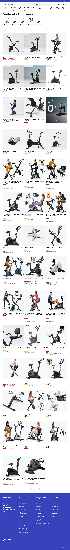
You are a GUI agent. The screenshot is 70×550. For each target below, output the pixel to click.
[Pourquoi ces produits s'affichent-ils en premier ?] (53, 30)
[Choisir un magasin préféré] (59, 4)
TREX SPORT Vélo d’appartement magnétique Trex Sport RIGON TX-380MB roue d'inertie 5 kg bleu (13, 279)
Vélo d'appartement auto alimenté (39, 25)
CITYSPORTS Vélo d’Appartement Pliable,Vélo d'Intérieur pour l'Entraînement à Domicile (55, 57)
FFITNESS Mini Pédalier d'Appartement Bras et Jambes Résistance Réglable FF (13, 413)
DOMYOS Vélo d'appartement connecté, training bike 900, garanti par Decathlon (34, 89)
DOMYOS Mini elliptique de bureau (9, 151)
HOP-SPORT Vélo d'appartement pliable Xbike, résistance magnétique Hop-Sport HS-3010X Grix (33, 314)
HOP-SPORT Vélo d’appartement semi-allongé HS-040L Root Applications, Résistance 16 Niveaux (55, 314)
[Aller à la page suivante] (39, 489)
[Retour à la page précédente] (31, 489)
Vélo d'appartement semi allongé (31, 25)
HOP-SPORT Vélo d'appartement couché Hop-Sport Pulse (34, 445)
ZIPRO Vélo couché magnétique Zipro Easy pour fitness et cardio (33, 215)
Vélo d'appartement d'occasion (15, 25)
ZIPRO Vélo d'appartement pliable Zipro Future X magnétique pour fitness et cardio (33, 413)
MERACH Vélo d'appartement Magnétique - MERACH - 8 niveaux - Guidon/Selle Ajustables (34, 279)
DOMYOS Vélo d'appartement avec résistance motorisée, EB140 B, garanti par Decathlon (12, 120)
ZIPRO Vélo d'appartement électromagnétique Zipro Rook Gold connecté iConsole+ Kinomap (13, 479)
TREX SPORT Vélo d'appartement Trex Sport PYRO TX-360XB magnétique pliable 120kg (56, 182)
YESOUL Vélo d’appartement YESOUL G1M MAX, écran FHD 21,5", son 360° (56, 348)
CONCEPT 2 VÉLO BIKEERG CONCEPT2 (31, 151)
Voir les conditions (56, 120)
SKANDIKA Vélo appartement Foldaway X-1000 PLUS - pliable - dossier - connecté (56, 413)
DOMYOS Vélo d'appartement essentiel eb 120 (55, 151)
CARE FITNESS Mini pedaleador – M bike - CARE (55, 278)
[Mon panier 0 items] (66, 4)
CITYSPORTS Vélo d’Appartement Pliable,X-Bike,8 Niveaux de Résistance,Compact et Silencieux (12, 381)
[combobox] (63, 30)
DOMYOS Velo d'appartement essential (53, 88)
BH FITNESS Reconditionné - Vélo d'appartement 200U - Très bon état (35, 348)
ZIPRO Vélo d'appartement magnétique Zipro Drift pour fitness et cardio (55, 381)
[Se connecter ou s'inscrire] (63, 4)
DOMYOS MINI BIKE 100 (28, 247)
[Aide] (61, 4)
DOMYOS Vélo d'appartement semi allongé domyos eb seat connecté (34, 120)
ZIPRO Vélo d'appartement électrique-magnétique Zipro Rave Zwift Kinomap (34, 182)
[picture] (13, 44)
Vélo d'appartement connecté (23, 25)
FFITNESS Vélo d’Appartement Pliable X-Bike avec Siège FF (55, 248)
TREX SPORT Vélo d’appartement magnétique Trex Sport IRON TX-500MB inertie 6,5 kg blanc (13, 445)
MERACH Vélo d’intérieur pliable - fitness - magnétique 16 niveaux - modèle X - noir (13, 314)
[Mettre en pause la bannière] (64, 1)
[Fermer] (66, 1)
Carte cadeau (63, 8)
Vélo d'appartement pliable (7, 25)
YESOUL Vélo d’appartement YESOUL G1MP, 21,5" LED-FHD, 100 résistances (13, 215)
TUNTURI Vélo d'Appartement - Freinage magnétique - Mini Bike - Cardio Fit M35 (34, 479)
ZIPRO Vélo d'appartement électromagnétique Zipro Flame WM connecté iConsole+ (13, 248)
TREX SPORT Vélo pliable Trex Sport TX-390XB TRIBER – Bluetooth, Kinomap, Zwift (56, 215)
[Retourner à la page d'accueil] (9, 4)
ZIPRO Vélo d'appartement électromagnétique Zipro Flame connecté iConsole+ (34, 381)
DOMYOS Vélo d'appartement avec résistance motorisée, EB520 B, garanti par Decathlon (12, 89)
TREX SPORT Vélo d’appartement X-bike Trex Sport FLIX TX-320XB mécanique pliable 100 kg (13, 182)
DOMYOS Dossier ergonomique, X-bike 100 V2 (12, 347)
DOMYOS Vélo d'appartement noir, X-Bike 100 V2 (12, 56)
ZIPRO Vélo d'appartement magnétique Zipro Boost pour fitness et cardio (56, 445)
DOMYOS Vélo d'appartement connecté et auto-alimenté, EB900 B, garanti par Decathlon (33, 57)
